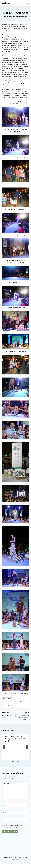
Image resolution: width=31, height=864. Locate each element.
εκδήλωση (6, 705)
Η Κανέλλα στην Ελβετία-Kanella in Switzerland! (24, 716)
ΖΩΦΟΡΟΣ (13, 705)
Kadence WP (15, 859)
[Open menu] (27, 3)
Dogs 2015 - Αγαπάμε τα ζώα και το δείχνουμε (14, 701)
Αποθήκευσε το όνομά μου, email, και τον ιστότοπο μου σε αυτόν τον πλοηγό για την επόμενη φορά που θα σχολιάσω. (15, 825)
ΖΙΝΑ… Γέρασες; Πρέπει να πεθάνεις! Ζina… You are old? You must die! (15, 739)
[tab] (12, 761)
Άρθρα (15, 9)
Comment (6, 783)
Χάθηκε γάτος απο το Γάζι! (7, 715)
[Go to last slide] (4, 747)
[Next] (27, 747)
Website (5, 820)
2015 (4, 698)
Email (5, 812)
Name (5, 805)
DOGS (9, 698)
